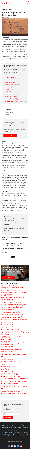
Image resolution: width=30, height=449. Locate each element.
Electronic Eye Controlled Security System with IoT (13, 306)
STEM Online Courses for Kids (8, 425)
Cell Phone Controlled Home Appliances (10, 312)
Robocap (21, 432)
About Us (11, 434)
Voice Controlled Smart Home (8, 301)
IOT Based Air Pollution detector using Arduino (12, 337)
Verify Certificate (10, 435)
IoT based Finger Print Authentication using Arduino (13, 304)
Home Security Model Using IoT (8, 299)
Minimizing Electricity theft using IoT (9, 383)
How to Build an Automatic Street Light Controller (13, 343)
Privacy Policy (25, 434)
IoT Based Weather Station (7, 294)
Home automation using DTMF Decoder (10, 363)
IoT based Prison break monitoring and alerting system (14, 393)
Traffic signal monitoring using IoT (9, 368)
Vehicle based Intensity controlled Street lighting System (14, 316)
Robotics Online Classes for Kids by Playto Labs (16, 429)
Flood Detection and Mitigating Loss (9, 358)
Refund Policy (3, 435)
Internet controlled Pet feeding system (10, 321)
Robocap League (16, 432)
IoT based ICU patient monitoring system (11, 390)
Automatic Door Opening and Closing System (12, 314)
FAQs (8, 434)
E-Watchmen (4, 364)
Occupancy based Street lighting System (10, 317)
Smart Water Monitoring (11, 96)
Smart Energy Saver (5, 341)
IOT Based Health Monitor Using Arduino (11, 336)
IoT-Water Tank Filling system (8, 366)
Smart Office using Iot (6, 295)
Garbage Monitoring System (8, 359)
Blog (2, 424)
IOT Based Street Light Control (8, 351)
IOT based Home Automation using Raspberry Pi (12, 297)
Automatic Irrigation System (7, 353)
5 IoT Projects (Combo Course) (12, 94)
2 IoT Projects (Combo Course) (12, 91)
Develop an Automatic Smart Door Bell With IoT (12, 287)
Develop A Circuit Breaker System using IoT (11, 391)
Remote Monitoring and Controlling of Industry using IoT (14, 319)
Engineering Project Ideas (9, 424)
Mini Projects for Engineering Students (13, 427)
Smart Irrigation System (10, 82)
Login (28, 1)
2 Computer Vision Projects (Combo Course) (15, 101)
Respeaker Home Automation (8, 344)
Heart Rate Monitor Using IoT (8, 348)
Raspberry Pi (8, 241)
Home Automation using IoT (11, 77)
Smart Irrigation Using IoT (7, 371)
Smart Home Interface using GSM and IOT (11, 290)
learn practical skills (20, 218)
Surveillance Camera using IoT (12, 84)
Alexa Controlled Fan (6, 339)
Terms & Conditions (18, 434)
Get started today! (8, 232)
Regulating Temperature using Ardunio (10, 361)
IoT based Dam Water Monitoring (9, 324)
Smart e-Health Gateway (7, 289)
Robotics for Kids (8, 432)
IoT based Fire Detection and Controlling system (12, 331)
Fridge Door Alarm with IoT (7, 309)
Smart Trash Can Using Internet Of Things (11, 302)
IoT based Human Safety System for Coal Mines (12, 326)
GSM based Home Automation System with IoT (12, 307)
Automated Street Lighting (11, 99)
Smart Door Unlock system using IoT (10, 373)
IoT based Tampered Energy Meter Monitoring (12, 329)
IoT (5, 246)
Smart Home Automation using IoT (9, 374)
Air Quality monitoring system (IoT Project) (11, 376)
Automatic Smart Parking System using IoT (11, 285)
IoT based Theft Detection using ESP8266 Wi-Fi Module (14, 381)
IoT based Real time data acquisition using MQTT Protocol (15, 332)
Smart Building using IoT (11, 87)
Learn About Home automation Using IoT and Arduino (14, 311)
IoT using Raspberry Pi (10, 79)
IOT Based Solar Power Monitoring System (11, 349)
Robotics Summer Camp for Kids (22, 430)
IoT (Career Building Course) (11, 75)
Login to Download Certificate (20, 435)
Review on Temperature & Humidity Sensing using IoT (14, 292)
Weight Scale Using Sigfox (7, 346)
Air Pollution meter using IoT (8, 385)
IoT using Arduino (9, 89)
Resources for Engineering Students (21, 424)
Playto (3, 432)
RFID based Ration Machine (7, 322)
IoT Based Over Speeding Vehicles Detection (11, 327)
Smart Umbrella (5, 334)
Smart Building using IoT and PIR (9, 395)
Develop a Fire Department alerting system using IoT (13, 369)
